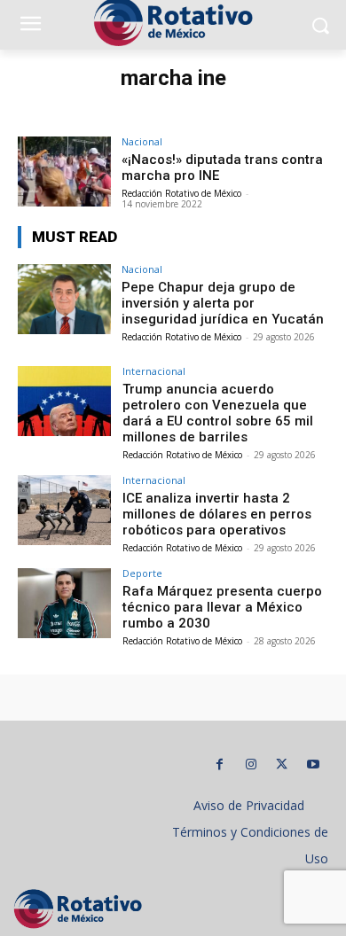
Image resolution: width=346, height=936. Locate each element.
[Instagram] (250, 764)
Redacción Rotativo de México (181, 193)
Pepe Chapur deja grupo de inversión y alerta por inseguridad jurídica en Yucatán (223, 303)
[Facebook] (219, 764)
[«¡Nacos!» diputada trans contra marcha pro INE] (64, 171)
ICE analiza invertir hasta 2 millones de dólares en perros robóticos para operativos (216, 514)
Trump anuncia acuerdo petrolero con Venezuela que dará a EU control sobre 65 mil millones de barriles (217, 413)
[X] (281, 764)
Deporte (142, 573)
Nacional (142, 141)
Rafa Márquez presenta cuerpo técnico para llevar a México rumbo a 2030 (222, 607)
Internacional (153, 371)
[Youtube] (312, 764)
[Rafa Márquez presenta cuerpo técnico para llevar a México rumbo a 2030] (64, 603)
